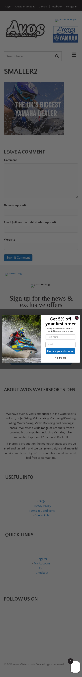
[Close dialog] (76, 318)
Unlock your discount (60, 351)
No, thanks (60, 358)
